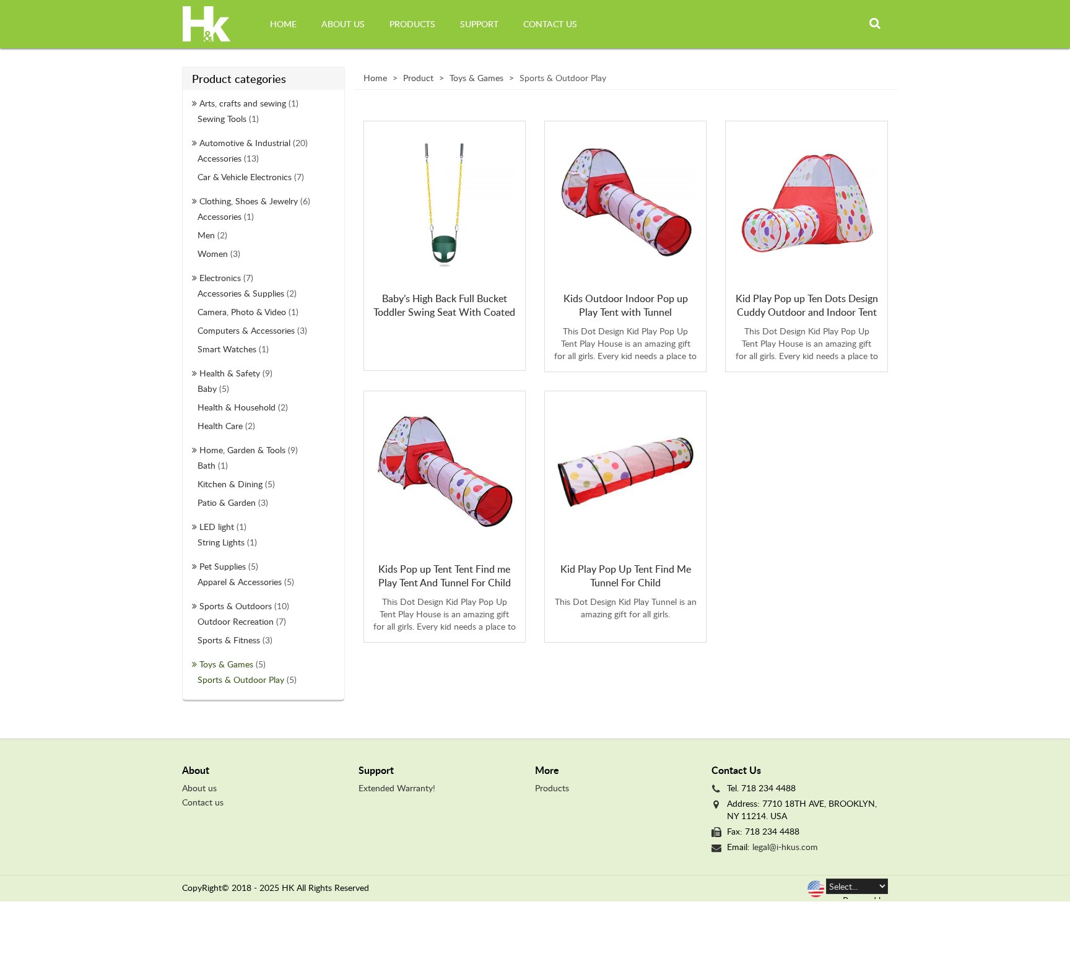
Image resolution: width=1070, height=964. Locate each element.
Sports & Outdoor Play (241, 679)
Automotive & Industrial (244, 143)
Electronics (220, 278)
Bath (206, 465)
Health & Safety (229, 373)
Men (206, 235)
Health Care (220, 426)
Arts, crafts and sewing (242, 103)
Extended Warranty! (397, 788)
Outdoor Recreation (236, 621)
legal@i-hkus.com (785, 847)
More (547, 770)
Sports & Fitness (229, 640)
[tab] (265, 770)
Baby (207, 388)
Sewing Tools (222, 118)
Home (283, 24)
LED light (216, 526)
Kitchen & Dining (230, 484)
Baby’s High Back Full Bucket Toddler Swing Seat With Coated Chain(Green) (444, 312)
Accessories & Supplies (241, 293)
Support (479, 24)
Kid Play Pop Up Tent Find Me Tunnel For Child (625, 575)
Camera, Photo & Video (242, 312)
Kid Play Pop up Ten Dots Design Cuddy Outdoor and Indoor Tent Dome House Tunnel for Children (807, 312)
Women (213, 253)
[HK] (206, 24)
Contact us (550, 24)
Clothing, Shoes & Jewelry (248, 201)
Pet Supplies (222, 566)
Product (418, 78)
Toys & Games (226, 664)
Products (412, 24)
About (195, 770)
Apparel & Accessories (240, 582)
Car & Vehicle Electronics (245, 177)
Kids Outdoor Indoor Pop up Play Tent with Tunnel (625, 305)
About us (343, 24)
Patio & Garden (227, 502)
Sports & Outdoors (235, 606)
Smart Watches (227, 349)
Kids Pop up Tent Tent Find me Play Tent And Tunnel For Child (444, 575)
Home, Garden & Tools (242, 450)
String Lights (221, 542)
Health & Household (237, 407)
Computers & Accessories (246, 330)
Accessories (219, 158)
